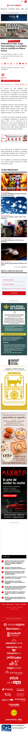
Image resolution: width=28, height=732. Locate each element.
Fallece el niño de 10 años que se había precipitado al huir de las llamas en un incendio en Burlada (13, 573)
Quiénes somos (10, 604)
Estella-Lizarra (4, 9)
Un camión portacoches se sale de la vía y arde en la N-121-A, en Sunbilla (14, 577)
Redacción (4, 77)
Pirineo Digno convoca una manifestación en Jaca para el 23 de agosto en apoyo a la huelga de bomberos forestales (14, 588)
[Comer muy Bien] (7, 695)
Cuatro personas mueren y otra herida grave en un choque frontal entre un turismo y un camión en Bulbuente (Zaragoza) (13, 562)
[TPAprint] (7, 700)
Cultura (22, 9)
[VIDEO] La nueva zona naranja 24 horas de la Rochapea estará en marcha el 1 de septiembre (14, 598)
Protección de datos (14, 609)
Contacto (17, 604)
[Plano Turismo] (20, 695)
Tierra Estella (12, 9)
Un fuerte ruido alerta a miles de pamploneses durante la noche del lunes (13, 568)
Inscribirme (14, 293)
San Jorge (3, 67)
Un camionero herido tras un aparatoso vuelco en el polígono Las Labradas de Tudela (13, 593)
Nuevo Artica (10, 67)
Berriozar (16, 67)
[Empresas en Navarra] (7, 690)
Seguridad (19, 607)
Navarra (17, 9)
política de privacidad (21, 288)
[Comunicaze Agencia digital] (14, 613)
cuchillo (22, 67)
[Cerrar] (27, 724)
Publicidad (23, 604)
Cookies (14, 607)
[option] (14, 5)
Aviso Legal (8, 607)
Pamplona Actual (14, 41)
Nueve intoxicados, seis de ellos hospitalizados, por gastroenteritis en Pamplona (13, 582)
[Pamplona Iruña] (20, 700)
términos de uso (12, 288)
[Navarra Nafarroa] (14, 705)
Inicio (3, 604)
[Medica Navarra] (20, 690)
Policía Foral (4, 69)
